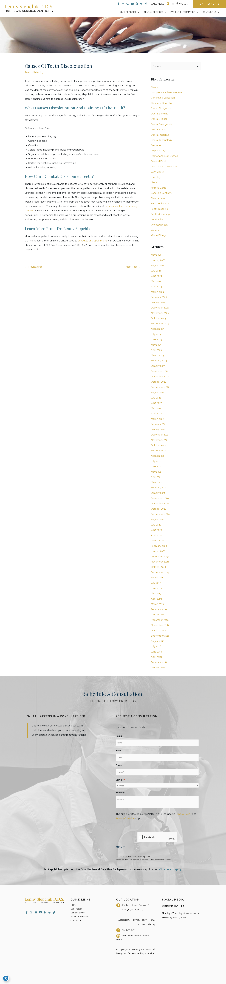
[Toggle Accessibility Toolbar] (6, 978)
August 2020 (158, 519)
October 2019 (158, 567)
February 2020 (159, 545)
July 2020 (156, 524)
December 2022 (159, 371)
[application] (138, 12)
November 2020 (160, 503)
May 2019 (156, 593)
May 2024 (156, 281)
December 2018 (160, 620)
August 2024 (158, 265)
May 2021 (156, 471)
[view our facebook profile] (118, 3)
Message (121, 792)
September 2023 (160, 323)
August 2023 (157, 328)
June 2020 (156, 530)
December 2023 (160, 307)
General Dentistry (161, 161)
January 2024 (158, 302)
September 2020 (160, 514)
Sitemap (151, 924)
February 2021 (158, 487)
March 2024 (157, 291)
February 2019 (159, 609)
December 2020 (160, 498)
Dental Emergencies (162, 124)
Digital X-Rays (158, 150)
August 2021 (157, 455)
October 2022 (158, 381)
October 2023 (158, 318)
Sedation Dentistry (161, 193)
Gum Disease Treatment (164, 166)
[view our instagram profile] (123, 3)
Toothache (157, 219)
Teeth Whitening (34, 72)
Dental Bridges (159, 118)
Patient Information (79, 916)
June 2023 (156, 339)
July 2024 (156, 270)
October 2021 (158, 445)
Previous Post (34, 266)
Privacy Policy (183, 814)
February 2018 (159, 662)
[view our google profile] (128, 3)
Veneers (155, 230)
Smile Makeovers (160, 203)
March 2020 (157, 540)
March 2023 (157, 355)
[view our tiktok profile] (146, 3)
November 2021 (159, 440)
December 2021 (159, 434)
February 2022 (159, 424)
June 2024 (156, 276)
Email (119, 750)
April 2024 (156, 286)
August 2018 (157, 641)
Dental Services (78, 912)
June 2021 (156, 466)
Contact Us (75, 920)
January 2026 (158, 260)
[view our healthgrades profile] (141, 3)
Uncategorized (159, 224)
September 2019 (160, 572)
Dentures (156, 145)
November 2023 (160, 313)
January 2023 (158, 366)
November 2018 (160, 625)
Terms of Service (125, 818)
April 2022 (156, 413)
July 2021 (156, 461)
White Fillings (158, 235)
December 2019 (160, 556)
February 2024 (159, 297)
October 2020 (158, 508)
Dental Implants (160, 134)
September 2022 (160, 387)
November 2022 (160, 376)
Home (73, 905)
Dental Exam (158, 129)
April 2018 (156, 657)
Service (120, 780)
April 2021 (156, 477)
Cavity (154, 87)
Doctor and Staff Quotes (164, 156)
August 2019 (157, 577)
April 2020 (156, 535)
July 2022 (156, 397)
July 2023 (156, 334)
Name (119, 736)
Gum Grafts (157, 171)
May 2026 (156, 254)
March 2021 (157, 482)
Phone (119, 765)
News (154, 182)
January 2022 (158, 429)
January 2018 (158, 667)
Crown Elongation (161, 108)
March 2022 (157, 418)
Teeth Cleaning (159, 208)
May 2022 (156, 408)
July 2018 (156, 646)
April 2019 (156, 598)
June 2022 (156, 403)
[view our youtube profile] (132, 3)
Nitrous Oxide (158, 187)
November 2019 (160, 561)
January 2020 (158, 551)
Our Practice (76, 909)
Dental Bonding (159, 113)
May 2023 (156, 344)
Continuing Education (163, 97)
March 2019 (157, 604)
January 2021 (158, 493)
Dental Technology (161, 140)
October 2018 (158, 630)
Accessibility (124, 920)
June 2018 (156, 651)
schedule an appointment (92, 240)
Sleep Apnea (158, 198)
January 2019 (158, 614)
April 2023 (156, 350)
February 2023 (159, 360)
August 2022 (157, 392)
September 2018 (160, 635)
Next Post (133, 266)
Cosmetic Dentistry (161, 103)
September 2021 (160, 450)
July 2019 (156, 582)
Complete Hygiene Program (166, 92)
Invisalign (156, 177)
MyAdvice (149, 953)
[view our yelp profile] (137, 3)
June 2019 (156, 588)
